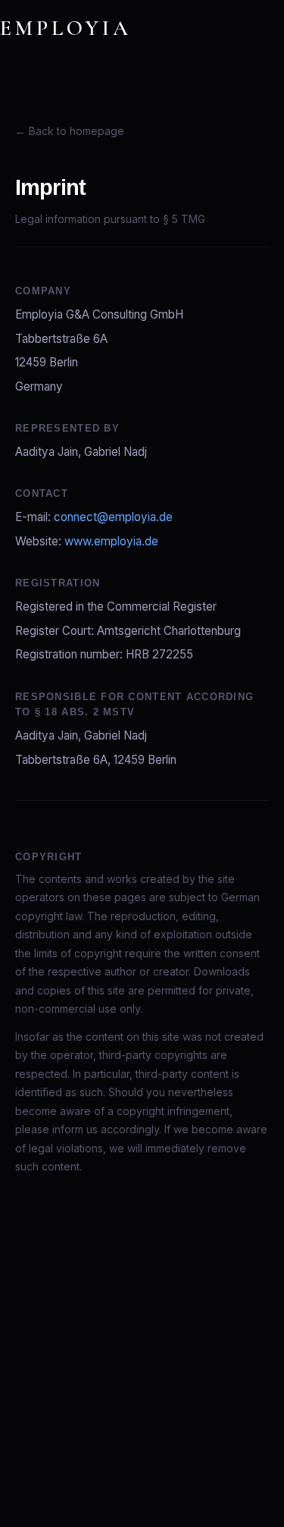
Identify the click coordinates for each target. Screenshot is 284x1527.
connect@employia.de (113, 517)
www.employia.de (111, 541)
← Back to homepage (69, 130)
